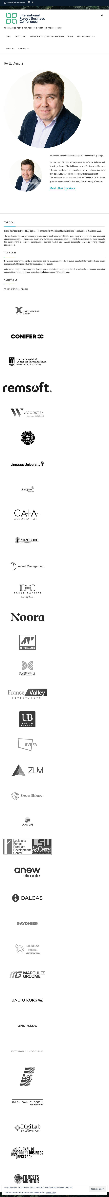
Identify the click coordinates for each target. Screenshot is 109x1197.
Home (8, 37)
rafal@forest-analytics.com (17, 289)
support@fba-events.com (16, 3)
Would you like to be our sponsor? (47, 37)
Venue (70, 37)
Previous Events (85, 37)
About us (10, 48)
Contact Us (23, 48)
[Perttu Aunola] (54, 109)
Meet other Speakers (62, 188)
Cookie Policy (51, 1193)
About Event (21, 37)
